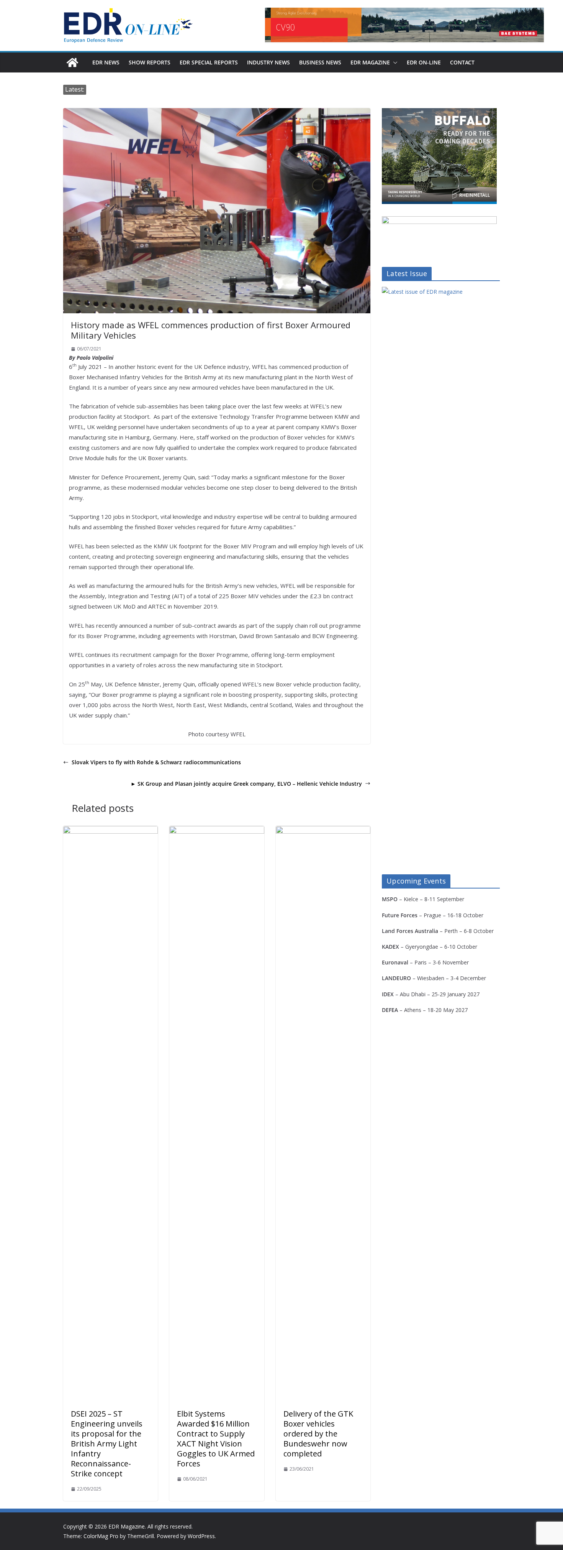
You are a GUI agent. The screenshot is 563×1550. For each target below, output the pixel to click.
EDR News (105, 62)
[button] (394, 62)
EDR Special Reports (209, 62)
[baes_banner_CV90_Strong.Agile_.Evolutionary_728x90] (404, 25)
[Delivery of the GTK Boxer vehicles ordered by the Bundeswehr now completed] (323, 831)
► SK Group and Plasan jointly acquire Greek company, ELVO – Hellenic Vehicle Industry (246, 783)
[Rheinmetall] (439, 113)
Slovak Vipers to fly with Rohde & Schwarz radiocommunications (156, 762)
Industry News (268, 62)
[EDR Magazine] (72, 62)
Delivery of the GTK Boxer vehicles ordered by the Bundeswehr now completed (318, 1433)
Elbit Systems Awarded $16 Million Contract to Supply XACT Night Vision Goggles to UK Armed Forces (216, 1438)
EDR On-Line (424, 62)
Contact (462, 62)
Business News (320, 62)
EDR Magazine (370, 62)
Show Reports (149, 62)
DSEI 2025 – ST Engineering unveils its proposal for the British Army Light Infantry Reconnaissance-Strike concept (106, 1443)
